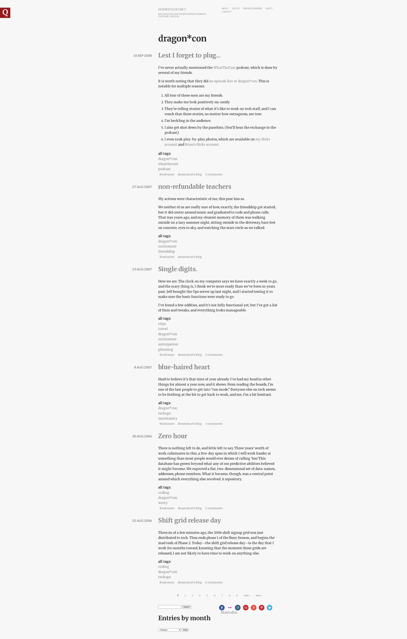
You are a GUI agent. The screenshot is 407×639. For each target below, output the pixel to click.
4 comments (214, 582)
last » (259, 595)
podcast (164, 169)
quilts (269, 9)
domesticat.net (172, 9)
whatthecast (168, 164)
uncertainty (167, 418)
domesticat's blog (190, 174)
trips (162, 324)
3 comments (213, 174)
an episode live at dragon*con (233, 81)
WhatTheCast (224, 68)
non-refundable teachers (194, 186)
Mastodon (229, 612)
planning (165, 349)
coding (163, 493)
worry (163, 503)
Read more (167, 174)
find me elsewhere (252, 9)
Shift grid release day (189, 520)
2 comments (214, 355)
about (225, 9)
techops (164, 413)
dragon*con (167, 159)
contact (227, 12)
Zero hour (172, 436)
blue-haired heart (184, 367)
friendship (166, 251)
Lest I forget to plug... (189, 55)
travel (163, 329)
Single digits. (177, 269)
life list (236, 9)
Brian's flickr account (202, 144)
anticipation (168, 344)
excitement (167, 246)
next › (247, 595)
